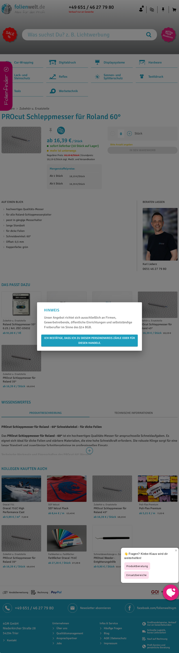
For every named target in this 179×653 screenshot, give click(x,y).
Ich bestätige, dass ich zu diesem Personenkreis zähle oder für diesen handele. (89, 340)
